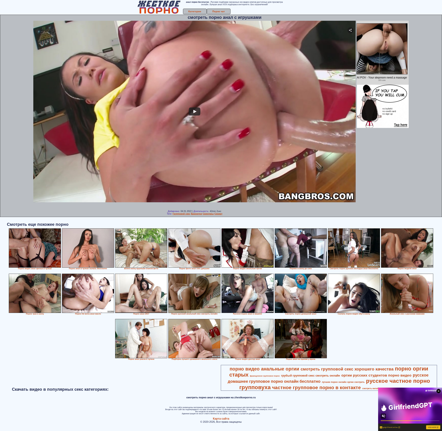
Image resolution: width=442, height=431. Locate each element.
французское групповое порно (265, 376)
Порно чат (218, 11)
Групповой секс (181, 213)
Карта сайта (221, 418)
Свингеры (208, 213)
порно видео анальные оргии (264, 369)
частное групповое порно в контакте (316, 387)
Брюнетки (196, 213)
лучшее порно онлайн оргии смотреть (343, 382)
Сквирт (218, 213)
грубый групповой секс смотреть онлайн (310, 375)
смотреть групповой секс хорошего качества (347, 369)
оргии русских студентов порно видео (376, 375)
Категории (194, 11)
